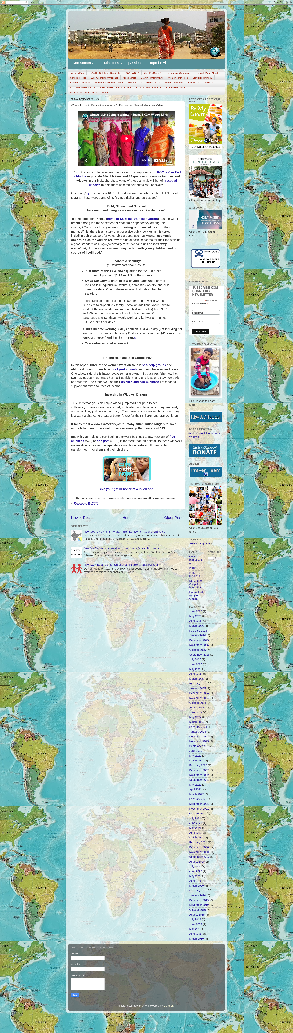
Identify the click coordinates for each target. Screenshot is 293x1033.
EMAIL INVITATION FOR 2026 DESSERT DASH (160, 87)
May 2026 (195, 616)
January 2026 (197, 635)
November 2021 (199, 808)
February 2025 (198, 683)
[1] (89, 194)
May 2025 (195, 669)
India (192, 567)
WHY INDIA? (77, 73)
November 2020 (199, 852)
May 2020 (195, 876)
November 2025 (199, 644)
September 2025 (199, 654)
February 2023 (198, 765)
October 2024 (197, 702)
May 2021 (195, 827)
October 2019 (197, 909)
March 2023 (196, 760)
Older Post (173, 517)
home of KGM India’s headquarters (132, 218)
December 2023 (199, 736)
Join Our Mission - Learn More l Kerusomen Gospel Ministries (121, 548)
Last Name (197, 321)
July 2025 (195, 659)
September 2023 (199, 746)
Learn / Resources (174, 82)
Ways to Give (135, 82)
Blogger (168, 1005)
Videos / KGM (153, 82)
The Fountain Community (178, 73)
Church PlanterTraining (152, 77)
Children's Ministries (80, 82)
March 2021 (196, 837)
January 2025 (197, 688)
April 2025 (195, 673)
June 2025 (195, 664)
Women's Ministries (178, 77)
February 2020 (198, 890)
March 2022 (196, 794)
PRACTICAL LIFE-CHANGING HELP (89, 92)
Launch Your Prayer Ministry (109, 82)
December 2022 (199, 770)
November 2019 (199, 904)
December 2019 (199, 900)
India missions (194, 574)
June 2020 (195, 871)
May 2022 (195, 784)
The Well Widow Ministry (207, 73)
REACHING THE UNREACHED (105, 73)
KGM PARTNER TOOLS (82, 87)
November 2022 (199, 774)
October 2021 (197, 813)
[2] (135, 338)
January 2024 (197, 731)
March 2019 (196, 938)
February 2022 (198, 798)
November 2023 (199, 741)
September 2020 (199, 856)
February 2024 (198, 726)
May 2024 (195, 717)
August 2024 (197, 707)
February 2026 (198, 630)
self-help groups (154, 365)
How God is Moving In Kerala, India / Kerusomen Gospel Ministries (124, 531)
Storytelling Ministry (202, 77)
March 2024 (196, 722)
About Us (209, 82)
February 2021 (198, 842)
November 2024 (199, 697)
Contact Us (194, 82)
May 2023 (195, 755)
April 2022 (195, 789)
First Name (197, 313)
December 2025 (199, 640)
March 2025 (196, 678)
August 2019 (197, 914)
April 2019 (195, 933)
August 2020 (197, 861)
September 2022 (199, 779)
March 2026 (196, 625)
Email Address (200, 303)
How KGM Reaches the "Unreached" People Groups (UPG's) (121, 564)
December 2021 (199, 803)
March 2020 (196, 885)
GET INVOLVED (152, 73)
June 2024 (195, 712)
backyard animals (124, 369)
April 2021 (195, 832)
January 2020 (197, 895)
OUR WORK (132, 73)
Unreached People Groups (196, 595)
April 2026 (195, 620)
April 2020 (195, 880)
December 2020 (199, 847)
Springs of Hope (78, 77)
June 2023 (195, 750)
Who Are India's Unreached (104, 77)
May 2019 (195, 928)
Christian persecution (195, 560)
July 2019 (195, 919)
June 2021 (195, 823)
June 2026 (195, 611)
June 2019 (195, 924)
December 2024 (199, 693)
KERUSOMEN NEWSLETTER (115, 87)
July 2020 (195, 866)
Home (127, 517)
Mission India (129, 77)
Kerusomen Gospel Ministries (196, 584)
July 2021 (195, 818)
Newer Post (81, 517)
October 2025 (197, 649)
